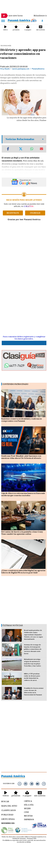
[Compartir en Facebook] (8, 149)
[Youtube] (38, 784)
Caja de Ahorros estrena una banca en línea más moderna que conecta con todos (23, 494)
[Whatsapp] (20, 784)
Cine (26, 812)
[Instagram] (44, 784)
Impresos (29, 819)
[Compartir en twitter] (21, 149)
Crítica (28, 801)
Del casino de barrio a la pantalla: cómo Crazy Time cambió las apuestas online (22, 532)
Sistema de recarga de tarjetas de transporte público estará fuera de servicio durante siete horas (32, 649)
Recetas (28, 815)
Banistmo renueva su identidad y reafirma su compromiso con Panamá (21, 419)
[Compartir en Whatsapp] (31, 149)
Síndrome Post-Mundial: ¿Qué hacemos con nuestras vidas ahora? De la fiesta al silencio (21, 457)
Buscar (5, 801)
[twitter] (32, 784)
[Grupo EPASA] (39, 825)
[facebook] (26, 784)
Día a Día (28, 804)
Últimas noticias (12, 625)
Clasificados (8, 810)
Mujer (27, 808)
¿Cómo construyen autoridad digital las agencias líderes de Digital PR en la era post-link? (23, 571)
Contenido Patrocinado (15, 384)
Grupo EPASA (8, 819)
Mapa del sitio (9, 805)
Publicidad (7, 814)
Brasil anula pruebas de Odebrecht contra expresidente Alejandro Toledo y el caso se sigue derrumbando (33, 634)
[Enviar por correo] (41, 149)
